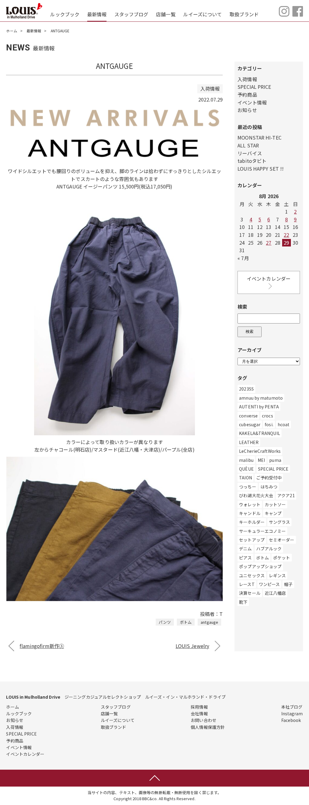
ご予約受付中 (269, 478)
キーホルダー (252, 522)
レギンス (277, 575)
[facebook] (297, 14)
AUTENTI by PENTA (259, 407)
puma (275, 460)
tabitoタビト (251, 160)
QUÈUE (246, 469)
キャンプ (273, 513)
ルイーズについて (202, 14)
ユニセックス (252, 575)
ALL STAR (248, 145)
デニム (245, 549)
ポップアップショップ (260, 566)
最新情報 (97, 14)
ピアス (245, 558)
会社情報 (199, 713)
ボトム (186, 622)
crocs (267, 416)
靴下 (243, 602)
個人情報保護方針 (208, 727)
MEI (261, 460)
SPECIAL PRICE (254, 86)
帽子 (288, 584)
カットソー (275, 504)
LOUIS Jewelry (192, 645)
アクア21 (286, 495)
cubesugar (249, 424)
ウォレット (249, 504)
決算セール (249, 593)
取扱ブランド (244, 14)
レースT (246, 584)
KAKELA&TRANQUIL (259, 433)
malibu (246, 460)
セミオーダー (282, 540)
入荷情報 (247, 79)
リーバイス (249, 153)
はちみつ (268, 487)
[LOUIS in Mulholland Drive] (24, 10)
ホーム (11, 30)
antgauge (209, 622)
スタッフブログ (131, 14)
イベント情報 (252, 102)
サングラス (279, 522)
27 (268, 242)
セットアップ (252, 540)
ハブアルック (269, 549)
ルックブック (64, 14)
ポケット (281, 558)
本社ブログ (292, 707)
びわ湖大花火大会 (256, 495)
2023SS (246, 389)
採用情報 (199, 707)
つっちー (247, 487)
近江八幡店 (275, 593)
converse (248, 416)
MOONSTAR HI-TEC (259, 137)
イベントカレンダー (269, 278)
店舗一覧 (165, 14)
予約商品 (247, 94)
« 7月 (243, 258)
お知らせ (247, 110)
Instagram (292, 713)
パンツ (165, 622)
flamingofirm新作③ (42, 645)
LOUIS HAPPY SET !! (260, 168)
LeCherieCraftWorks (260, 451)
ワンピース (269, 584)
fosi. (269, 424)
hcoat (284, 424)
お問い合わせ (203, 720)
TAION (245, 478)
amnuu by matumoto (261, 398)
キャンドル (249, 513)
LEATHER (249, 442)
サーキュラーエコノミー (262, 531)
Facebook (291, 720)
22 (286, 234)
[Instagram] (284, 14)
